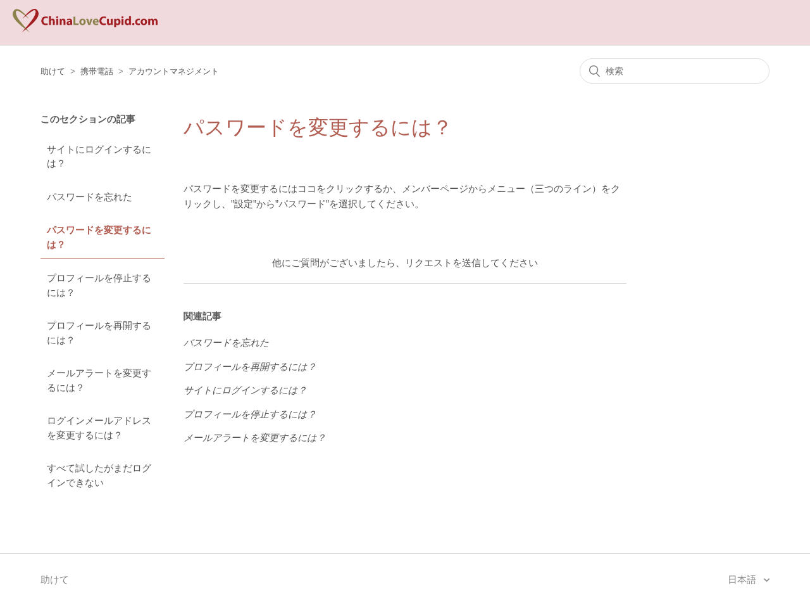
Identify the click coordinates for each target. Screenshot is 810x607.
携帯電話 (96, 71)
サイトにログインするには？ (99, 156)
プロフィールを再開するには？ (99, 332)
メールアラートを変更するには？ (99, 380)
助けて (52, 71)
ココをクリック (330, 188)
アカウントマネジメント (173, 71)
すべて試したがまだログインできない (99, 475)
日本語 (743, 579)
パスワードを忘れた (89, 196)
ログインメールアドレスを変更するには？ (99, 427)
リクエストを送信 (443, 262)
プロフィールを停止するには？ (99, 285)
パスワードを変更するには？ (99, 237)
